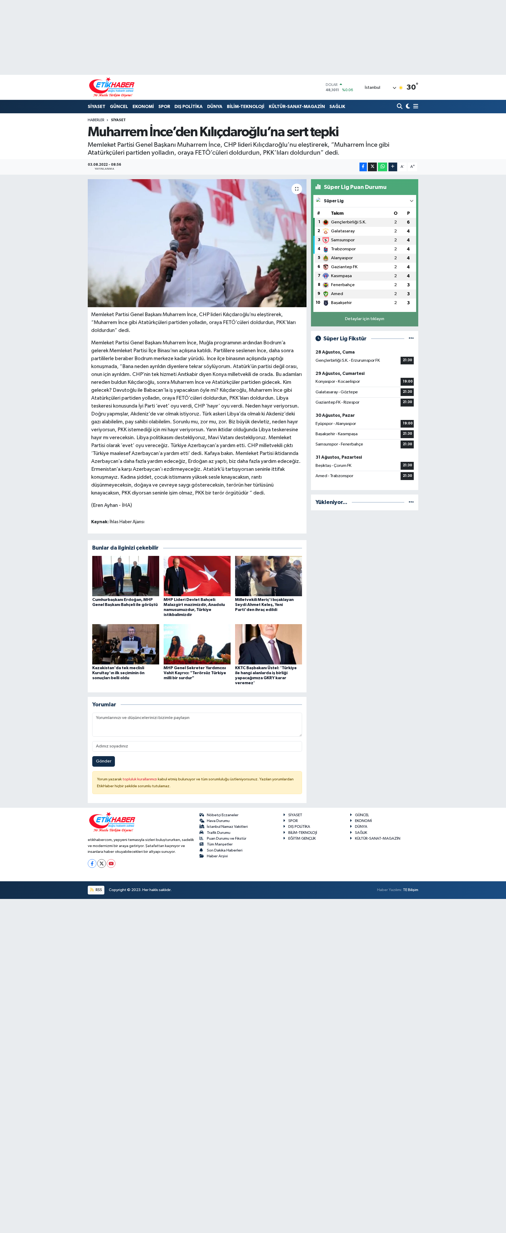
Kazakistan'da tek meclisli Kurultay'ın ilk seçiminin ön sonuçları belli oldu (118, 673)
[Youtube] (111, 863)
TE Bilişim (410, 890)
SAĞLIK (337, 106)
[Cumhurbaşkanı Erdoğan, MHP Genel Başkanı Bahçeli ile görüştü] (125, 576)
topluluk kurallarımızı (140, 779)
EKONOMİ (143, 106)
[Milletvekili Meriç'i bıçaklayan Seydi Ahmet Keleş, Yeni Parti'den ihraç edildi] (268, 576)
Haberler (96, 120)
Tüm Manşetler (220, 844)
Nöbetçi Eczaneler (223, 815)
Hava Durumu (218, 821)
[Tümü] (411, 502)
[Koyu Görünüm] (407, 106)
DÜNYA (214, 106)
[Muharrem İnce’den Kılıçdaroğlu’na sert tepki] (197, 243)
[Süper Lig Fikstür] (411, 338)
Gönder (103, 761)
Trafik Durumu (218, 833)
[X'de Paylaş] (372, 167)
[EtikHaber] (112, 87)
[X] (101, 863)
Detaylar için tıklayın (364, 319)
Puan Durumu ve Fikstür (226, 838)
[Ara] (400, 106)
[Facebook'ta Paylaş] (363, 167)
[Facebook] (92, 863)
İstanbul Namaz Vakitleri (227, 827)
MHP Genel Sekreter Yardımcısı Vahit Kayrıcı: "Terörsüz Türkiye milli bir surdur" (195, 673)
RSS (98, 890)
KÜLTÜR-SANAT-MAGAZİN (297, 106)
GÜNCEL (119, 106)
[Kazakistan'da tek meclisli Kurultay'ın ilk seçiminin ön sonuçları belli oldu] (125, 644)
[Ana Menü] (415, 106)
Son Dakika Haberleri (224, 850)
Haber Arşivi (217, 856)
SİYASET (96, 106)
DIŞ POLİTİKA (188, 106)
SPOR (164, 106)
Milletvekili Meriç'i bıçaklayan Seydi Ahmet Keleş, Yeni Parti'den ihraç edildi (264, 605)
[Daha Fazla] (392, 167)
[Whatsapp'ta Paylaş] (382, 167)
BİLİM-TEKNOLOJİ (245, 106)
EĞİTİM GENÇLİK (302, 838)
